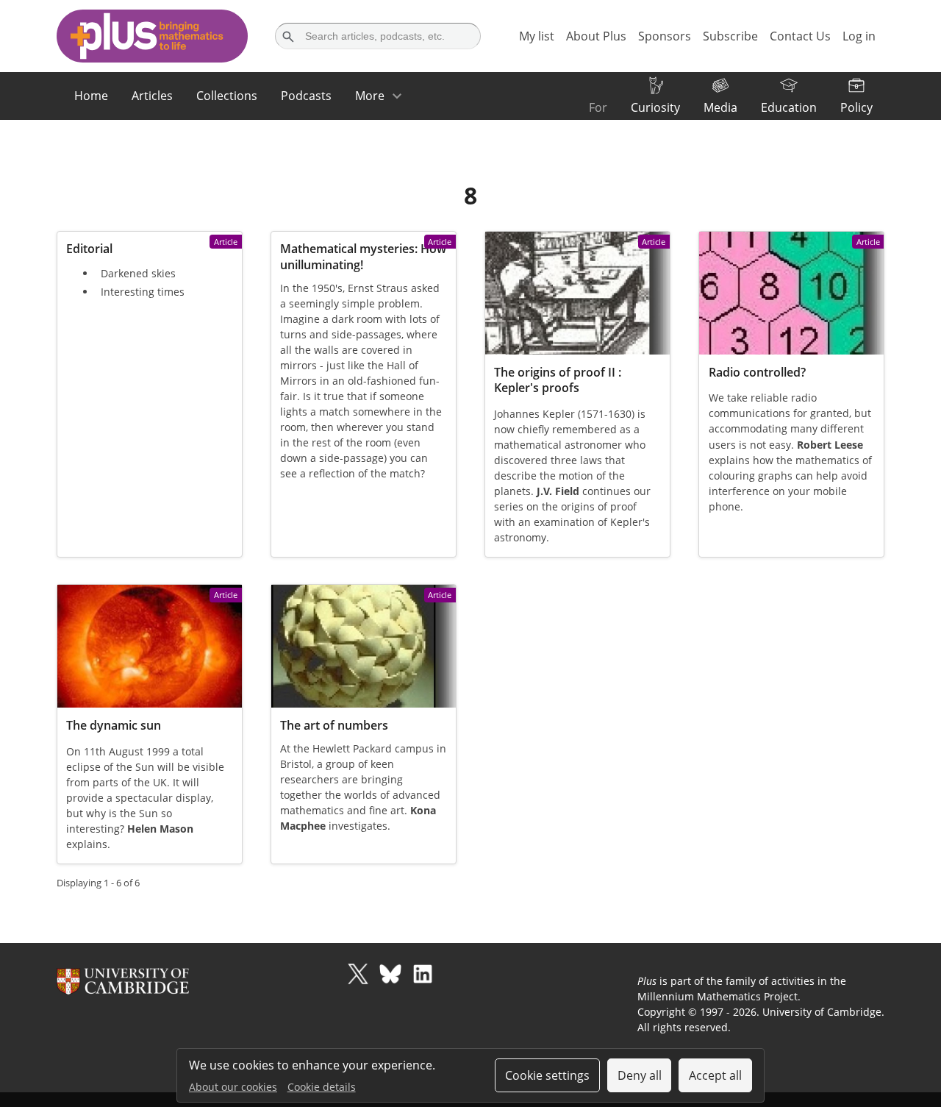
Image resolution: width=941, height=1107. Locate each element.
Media (720, 107)
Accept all (715, 1075)
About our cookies (233, 1087)
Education (789, 107)
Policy (856, 107)
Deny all (640, 1075)
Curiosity (655, 107)
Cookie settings (547, 1075)
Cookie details (321, 1087)
